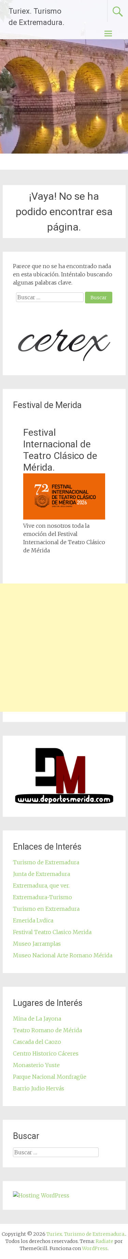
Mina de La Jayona (37, 1018)
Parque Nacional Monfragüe (49, 1076)
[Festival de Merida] (64, 517)
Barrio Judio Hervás (38, 1088)
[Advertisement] (64, 647)
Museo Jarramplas (37, 943)
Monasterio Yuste (36, 1065)
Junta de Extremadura (41, 873)
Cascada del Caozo (37, 1041)
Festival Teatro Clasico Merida (52, 932)
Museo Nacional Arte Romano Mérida (62, 955)
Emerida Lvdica (33, 920)
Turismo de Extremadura (46, 862)
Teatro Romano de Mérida (47, 1030)
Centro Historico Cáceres (46, 1053)
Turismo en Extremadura (46, 908)
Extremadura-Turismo (42, 897)
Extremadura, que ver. (41, 885)
